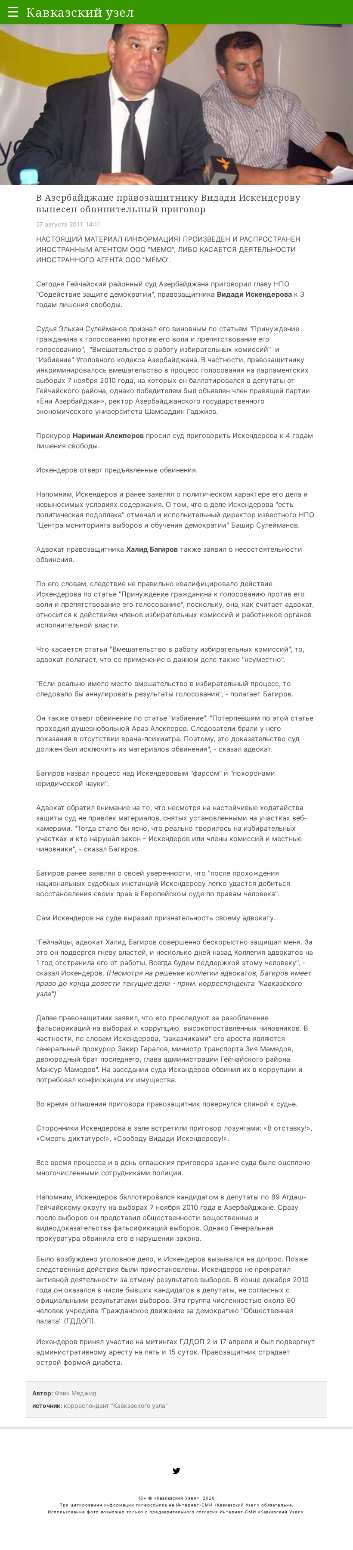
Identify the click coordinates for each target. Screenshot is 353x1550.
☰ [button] (13, 11)
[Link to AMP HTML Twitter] (176, 1472)
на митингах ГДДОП (170, 1341)
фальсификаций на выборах (84, 1028)
